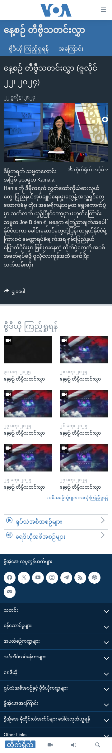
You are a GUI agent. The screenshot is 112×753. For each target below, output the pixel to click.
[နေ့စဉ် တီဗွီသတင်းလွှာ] (28, 349)
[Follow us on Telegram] (66, 578)
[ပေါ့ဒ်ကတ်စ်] (94, 578)
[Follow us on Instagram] (52, 578)
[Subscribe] (10, 592)
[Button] (14, 293)
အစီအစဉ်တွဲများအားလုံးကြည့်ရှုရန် (77, 497)
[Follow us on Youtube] (38, 578)
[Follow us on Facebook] (10, 578)
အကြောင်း (70, 49)
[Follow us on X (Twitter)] (24, 578)
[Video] (50, 745)
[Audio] (73, 745)
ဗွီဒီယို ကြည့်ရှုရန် (29, 49)
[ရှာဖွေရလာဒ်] (97, 745)
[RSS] (80, 578)
